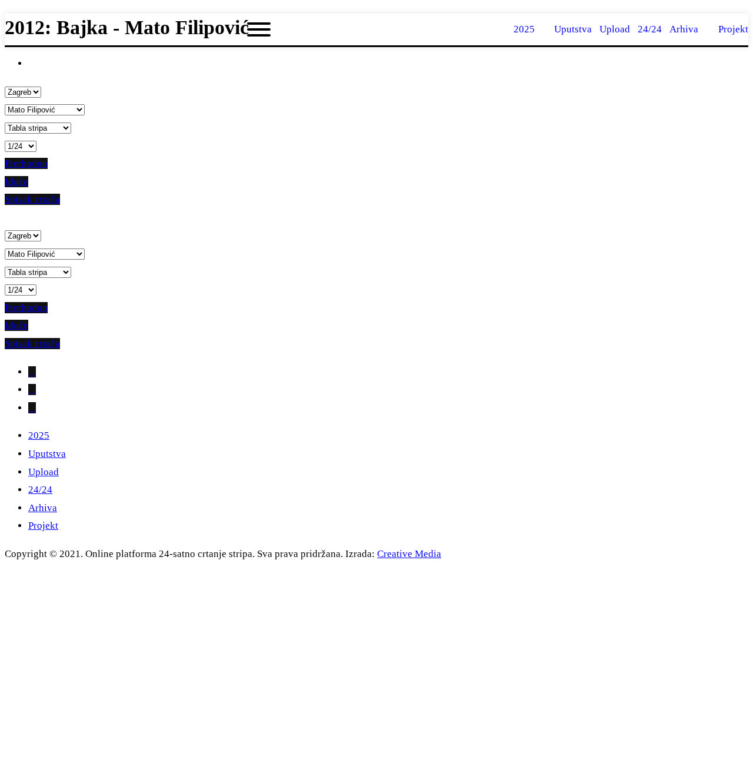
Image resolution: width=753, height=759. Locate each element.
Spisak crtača (32, 199)
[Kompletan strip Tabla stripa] (38, 127)
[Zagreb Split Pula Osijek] (23, 91)
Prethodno (26, 163)
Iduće (16, 181)
